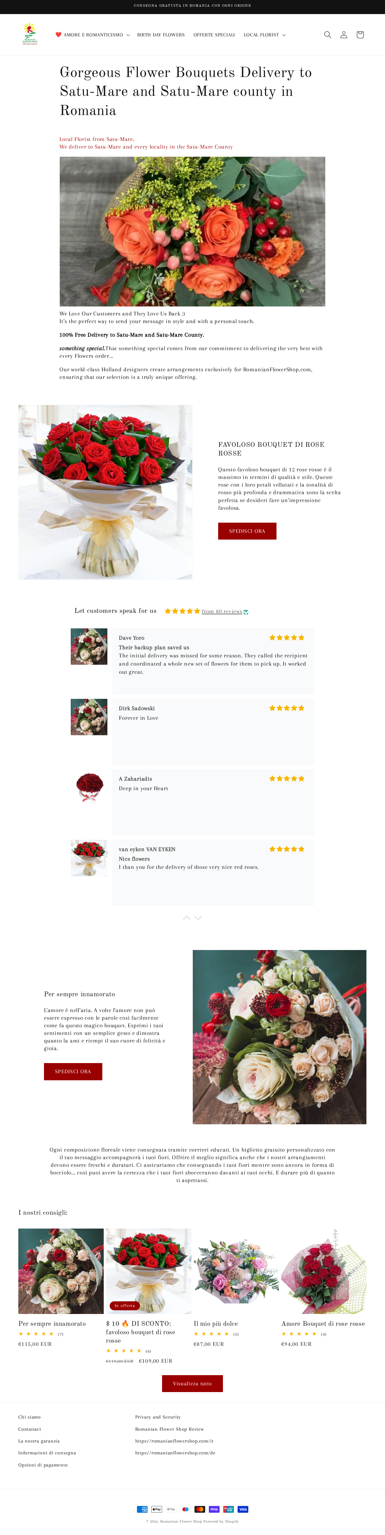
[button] (92, 35)
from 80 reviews (222, 611)
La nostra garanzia (39, 1440)
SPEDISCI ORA (247, 531)
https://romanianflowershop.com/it (174, 1440)
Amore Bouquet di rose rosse (323, 1324)
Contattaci (29, 1429)
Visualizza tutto (192, 1383)
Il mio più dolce (216, 1324)
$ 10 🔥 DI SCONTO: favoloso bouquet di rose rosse (140, 1332)
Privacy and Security (158, 1417)
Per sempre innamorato (52, 1324)
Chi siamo (29, 1417)
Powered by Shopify (221, 1521)
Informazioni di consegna (47, 1453)
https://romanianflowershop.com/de (175, 1453)
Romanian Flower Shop (181, 1521)
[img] (182, 611)
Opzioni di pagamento (43, 1464)
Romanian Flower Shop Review (169, 1429)
